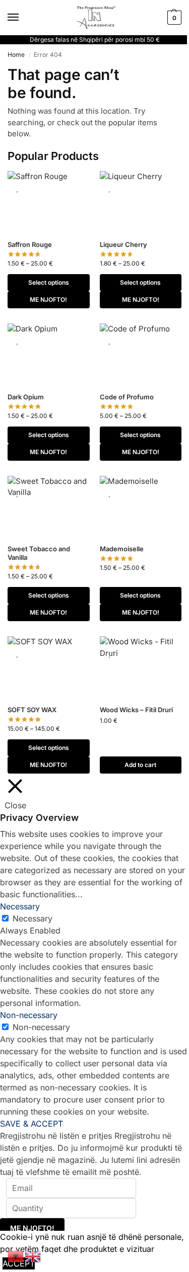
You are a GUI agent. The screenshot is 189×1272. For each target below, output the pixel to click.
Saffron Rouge (30, 244)
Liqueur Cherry (123, 244)
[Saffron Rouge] (49, 201)
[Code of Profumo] (141, 354)
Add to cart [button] (140, 765)
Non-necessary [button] (28, 1015)
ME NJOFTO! (48, 299)
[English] (33, 1255)
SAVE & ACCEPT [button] (31, 1124)
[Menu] (23, 17)
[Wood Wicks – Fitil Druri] (141, 667)
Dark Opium (26, 397)
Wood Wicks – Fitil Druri (136, 710)
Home (16, 54)
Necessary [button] (20, 906)
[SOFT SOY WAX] (49, 667)
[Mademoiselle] (141, 506)
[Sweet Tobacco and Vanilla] (49, 506)
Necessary (32, 918)
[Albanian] (16, 1255)
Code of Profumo (127, 397)
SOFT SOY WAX (32, 710)
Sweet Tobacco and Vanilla (39, 553)
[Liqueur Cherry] (141, 201)
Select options (48, 282)
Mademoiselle (122, 549)
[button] (173, 18)
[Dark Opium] (49, 354)
